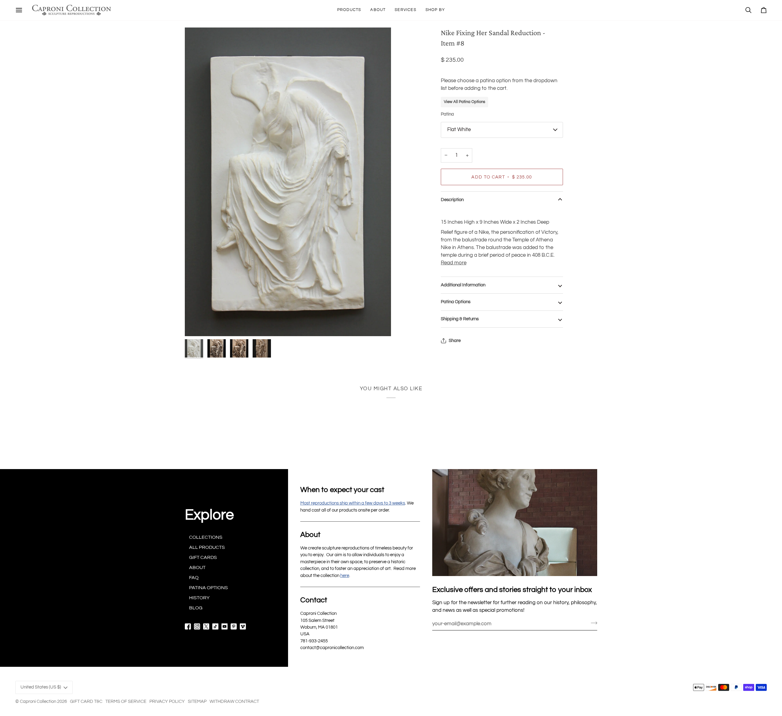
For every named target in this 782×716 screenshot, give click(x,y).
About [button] (310, 534)
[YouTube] (224, 626)
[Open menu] (19, 10)
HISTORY (199, 597)
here (344, 575)
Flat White (459, 129)
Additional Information (463, 285)
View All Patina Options (464, 102)
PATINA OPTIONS (208, 587)
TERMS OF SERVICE (125, 701)
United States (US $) (40, 687)
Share (455, 340)
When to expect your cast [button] (342, 490)
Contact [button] (313, 600)
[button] (349, 10)
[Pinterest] (234, 626)
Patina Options (455, 301)
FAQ (194, 577)
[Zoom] (288, 182)
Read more (453, 263)
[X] (206, 626)
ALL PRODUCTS (207, 547)
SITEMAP (197, 701)
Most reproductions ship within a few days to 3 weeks (352, 503)
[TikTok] (215, 626)
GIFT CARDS (203, 557)
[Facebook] (188, 626)
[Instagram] (197, 626)
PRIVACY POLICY (167, 701)
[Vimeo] (243, 626)
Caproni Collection (38, 701)
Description (452, 199)
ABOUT (197, 567)
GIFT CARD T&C (86, 701)
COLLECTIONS (205, 537)
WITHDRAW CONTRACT (234, 701)
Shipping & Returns (460, 319)
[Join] (592, 623)
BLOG (196, 607)
